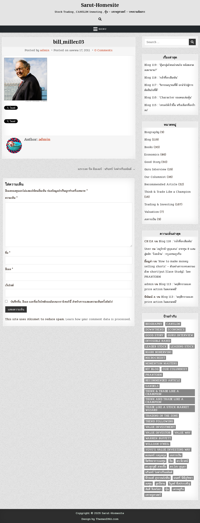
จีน (171, 461)
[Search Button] (100, 19)
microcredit (155, 358)
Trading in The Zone (161, 416)
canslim (173, 324)
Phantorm (153, 375)
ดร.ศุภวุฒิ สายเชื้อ (155, 467)
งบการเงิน (150, 219)
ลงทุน (148, 483)
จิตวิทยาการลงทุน (155, 461)
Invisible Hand (157, 341)
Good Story (152, 162)
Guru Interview (155, 169)
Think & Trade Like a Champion (167, 191)
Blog (147, 139)
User (147, 248)
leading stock (182, 347)
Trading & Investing (159, 204)
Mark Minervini (158, 352)
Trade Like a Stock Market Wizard (167, 408)
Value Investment (160, 427)
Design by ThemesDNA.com (99, 519)
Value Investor (157, 433)
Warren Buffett (158, 438)
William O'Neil (157, 444)
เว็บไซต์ (9, 285)
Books (148, 147)
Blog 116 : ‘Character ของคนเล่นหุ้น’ (168, 97)
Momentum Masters (161, 363)
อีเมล (9, 269)
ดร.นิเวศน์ (182, 461)
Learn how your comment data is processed (97, 319)
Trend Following (159, 421)
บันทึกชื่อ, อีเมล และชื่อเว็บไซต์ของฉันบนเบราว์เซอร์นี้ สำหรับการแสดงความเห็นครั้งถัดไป (61, 301)
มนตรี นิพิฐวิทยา (183, 478)
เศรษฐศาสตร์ (153, 495)
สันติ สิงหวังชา (153, 489)
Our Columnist (155, 177)
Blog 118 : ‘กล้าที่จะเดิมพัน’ (161, 77)
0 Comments (103, 50)
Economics (151, 154)
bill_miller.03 (68, 42)
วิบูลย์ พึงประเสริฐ (179, 483)
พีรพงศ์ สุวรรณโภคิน (157, 478)
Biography (151, 132)
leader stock (156, 347)
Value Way (182, 433)
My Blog (152, 369)
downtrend (154, 330)
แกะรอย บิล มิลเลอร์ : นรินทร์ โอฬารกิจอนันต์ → (106, 169)
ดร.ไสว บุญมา (178, 467)
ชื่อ (7, 252)
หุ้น (167, 489)
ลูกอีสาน (160, 483)
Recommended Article (160, 184)
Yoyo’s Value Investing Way (167, 450)
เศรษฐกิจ (178, 489)
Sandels (152, 386)
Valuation (151, 211)
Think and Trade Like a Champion (164, 400)
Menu (102, 29)
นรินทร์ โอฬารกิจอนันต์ (158, 472)
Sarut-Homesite (100, 5)
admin (44, 50)
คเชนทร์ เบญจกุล (155, 455)
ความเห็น (11, 197)
